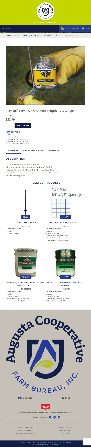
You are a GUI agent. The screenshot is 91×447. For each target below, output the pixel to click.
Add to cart (23, 125)
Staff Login (66, 433)
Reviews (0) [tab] (54, 150)
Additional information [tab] (33, 150)
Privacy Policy (66, 430)
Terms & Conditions (25, 427)
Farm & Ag (15, 35)
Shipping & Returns (66, 427)
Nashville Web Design (42, 445)
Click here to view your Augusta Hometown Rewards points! (45, 412)
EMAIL (67, 398)
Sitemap (68, 442)
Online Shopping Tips (25, 430)
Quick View (25, 202)
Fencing (24, 35)
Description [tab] (13, 150)
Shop (9, 35)
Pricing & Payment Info (25, 433)
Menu (7, 28)
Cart (87, 28)
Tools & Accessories (35, 35)
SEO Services (55, 445)
